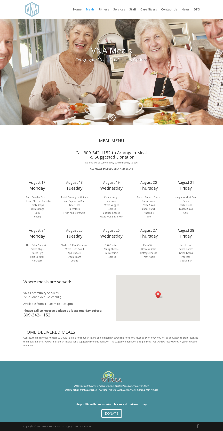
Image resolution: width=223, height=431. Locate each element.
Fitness (104, 9)
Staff (132, 9)
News (185, 9)
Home (77, 9)
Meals (90, 9)
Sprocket (87, 426)
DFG (197, 9)
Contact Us (169, 9)
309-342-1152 (36, 315)
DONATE (111, 413)
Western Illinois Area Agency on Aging (132, 385)
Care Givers (148, 9)
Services (119, 9)
